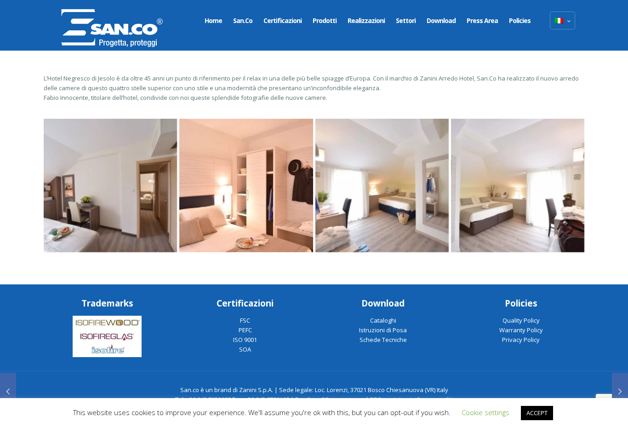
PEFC (245, 330)
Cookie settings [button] (485, 412)
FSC (245, 320)
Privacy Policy (521, 339)
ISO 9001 (245, 339)
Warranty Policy (521, 330)
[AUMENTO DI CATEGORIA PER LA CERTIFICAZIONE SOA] (620, 391)
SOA (245, 349)
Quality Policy (521, 320)
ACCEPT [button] (537, 413)
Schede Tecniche (383, 339)
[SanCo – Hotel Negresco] (110, 185)
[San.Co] (112, 25)
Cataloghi (383, 320)
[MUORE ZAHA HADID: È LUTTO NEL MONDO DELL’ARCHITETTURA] (8, 391)
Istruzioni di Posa (383, 330)
